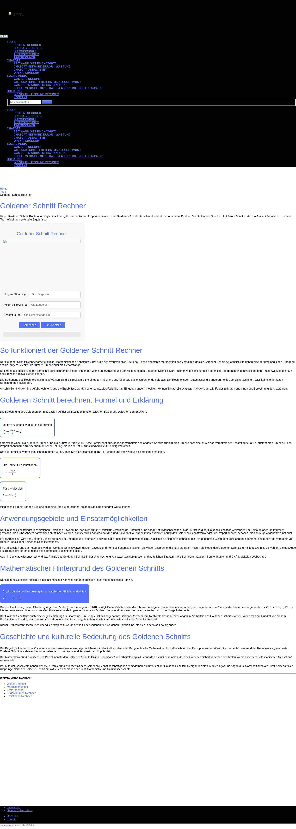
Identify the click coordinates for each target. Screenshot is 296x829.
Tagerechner (24, 57)
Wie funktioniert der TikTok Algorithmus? (47, 82)
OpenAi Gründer (26, 72)
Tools (11, 42)
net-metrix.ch (7, 825)
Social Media (17, 75)
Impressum (13, 807)
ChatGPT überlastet (30, 69)
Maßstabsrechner (17, 686)
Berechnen (29, 325)
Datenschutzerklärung (20, 810)
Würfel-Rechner (16, 683)
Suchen (47, 102)
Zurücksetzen (53, 325)
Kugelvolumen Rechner (21, 693)
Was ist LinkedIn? (27, 78)
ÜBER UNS (14, 91)
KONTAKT (20, 97)
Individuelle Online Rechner (36, 94)
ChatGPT (13, 60)
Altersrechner (26, 54)
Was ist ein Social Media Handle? (39, 85)
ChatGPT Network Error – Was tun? (42, 66)
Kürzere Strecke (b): (15, 304)
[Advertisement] (34, 177)
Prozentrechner (27, 45)
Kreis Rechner (15, 689)
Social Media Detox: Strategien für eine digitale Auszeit (58, 88)
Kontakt (11, 819)
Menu (4, 36)
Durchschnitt (25, 51)
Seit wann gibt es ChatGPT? (35, 63)
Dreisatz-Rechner (28, 48)
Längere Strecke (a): (15, 294)
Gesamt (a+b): (12, 314)
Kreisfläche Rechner (19, 696)
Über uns (12, 816)
